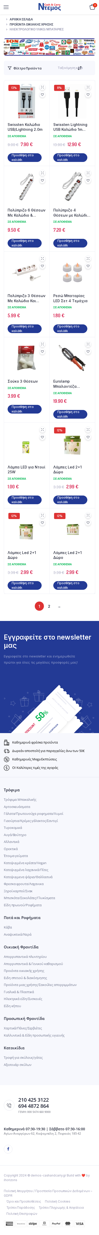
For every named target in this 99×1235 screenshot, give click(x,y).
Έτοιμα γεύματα (16, 855)
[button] (42, 94)
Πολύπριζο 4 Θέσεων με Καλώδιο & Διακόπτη (71, 213)
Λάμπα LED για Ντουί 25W (26, 469)
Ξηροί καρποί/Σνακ (18, 891)
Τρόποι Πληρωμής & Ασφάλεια (61, 1207)
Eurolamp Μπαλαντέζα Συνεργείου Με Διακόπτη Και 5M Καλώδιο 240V (68, 384)
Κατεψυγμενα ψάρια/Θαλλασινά (28, 877)
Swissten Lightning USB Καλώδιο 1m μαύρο (70, 127)
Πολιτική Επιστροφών (21, 1214)
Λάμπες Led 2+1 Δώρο (67, 469)
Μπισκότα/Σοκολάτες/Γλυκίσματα (29, 898)
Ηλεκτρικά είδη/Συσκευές (23, 998)
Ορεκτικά (11, 848)
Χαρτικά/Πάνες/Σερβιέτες (23, 1028)
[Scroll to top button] (91, 1214)
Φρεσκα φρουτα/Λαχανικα (24, 883)
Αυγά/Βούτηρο (15, 834)
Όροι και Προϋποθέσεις (23, 1201)
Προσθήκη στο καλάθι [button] (23, 157)
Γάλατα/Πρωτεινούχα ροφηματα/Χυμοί (33, 813)
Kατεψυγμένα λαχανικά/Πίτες (26, 869)
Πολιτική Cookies (57, 1201)
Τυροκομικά (13, 827)
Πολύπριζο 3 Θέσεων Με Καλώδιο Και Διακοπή (26, 298)
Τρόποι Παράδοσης (20, 1207)
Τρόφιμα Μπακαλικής (20, 799)
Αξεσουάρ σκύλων (17, 1064)
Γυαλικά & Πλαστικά (19, 992)
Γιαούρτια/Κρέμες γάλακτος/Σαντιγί (31, 820)
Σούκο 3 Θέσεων (23, 381)
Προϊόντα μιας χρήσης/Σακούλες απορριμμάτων (40, 984)
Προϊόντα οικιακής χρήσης (31, 24)
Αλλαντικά (11, 841)
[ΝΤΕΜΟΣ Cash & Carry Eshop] (49, 7)
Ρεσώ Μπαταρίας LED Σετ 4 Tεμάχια (70, 298)
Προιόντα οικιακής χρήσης (24, 970)
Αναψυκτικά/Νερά (17, 934)
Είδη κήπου (12, 1006)
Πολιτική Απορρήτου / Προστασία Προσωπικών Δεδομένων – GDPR (48, 1193)
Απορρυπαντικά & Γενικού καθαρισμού (33, 963)
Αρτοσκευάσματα (17, 806)
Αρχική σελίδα (21, 19)
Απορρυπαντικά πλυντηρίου (25, 956)
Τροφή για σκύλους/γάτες (23, 1057)
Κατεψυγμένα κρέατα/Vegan (25, 863)
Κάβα (8, 927)
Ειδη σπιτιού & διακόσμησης (25, 977)
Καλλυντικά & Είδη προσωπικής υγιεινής (34, 1035)
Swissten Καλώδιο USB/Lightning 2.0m (25, 127)
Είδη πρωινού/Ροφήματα (23, 905)
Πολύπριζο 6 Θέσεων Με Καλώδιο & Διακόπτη (26, 213)
